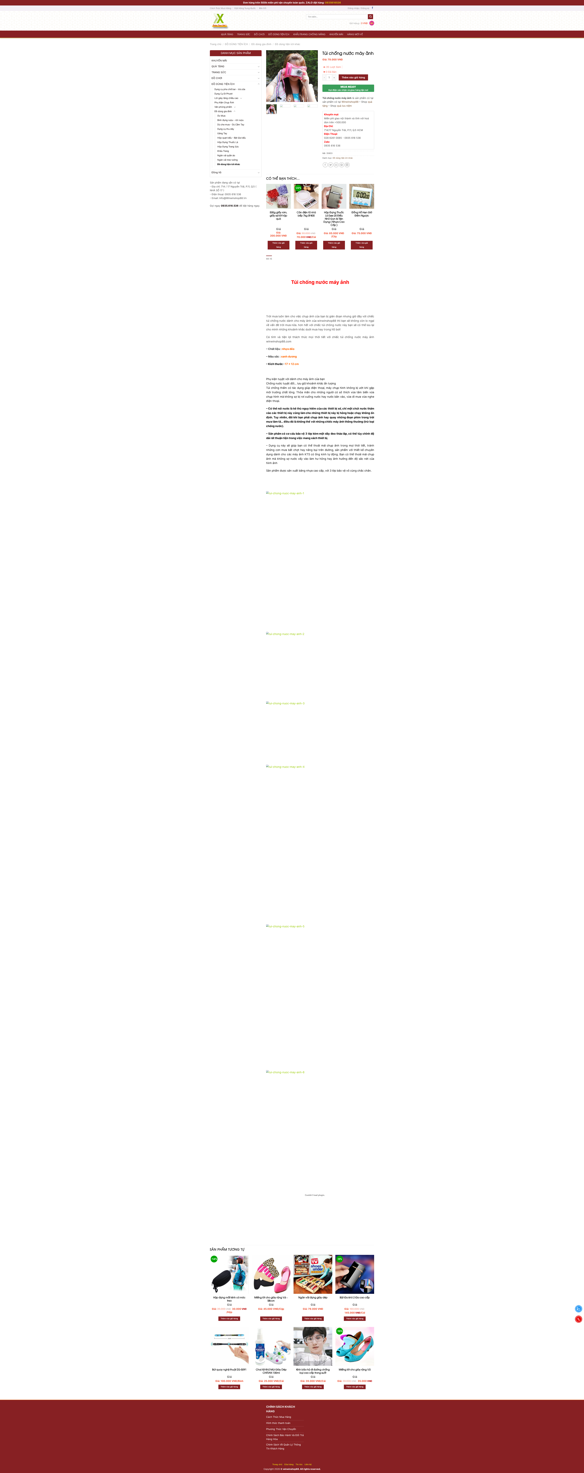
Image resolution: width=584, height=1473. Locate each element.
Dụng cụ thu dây (225, 129)
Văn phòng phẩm (223, 107)
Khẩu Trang (223, 151)
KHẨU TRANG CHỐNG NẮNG (309, 34)
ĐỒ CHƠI (259, 34)
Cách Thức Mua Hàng (220, 8)
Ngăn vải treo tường (227, 160)
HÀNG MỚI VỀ (355, 34)
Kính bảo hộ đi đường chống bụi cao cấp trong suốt (313, 1271)
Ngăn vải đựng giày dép (312, 1197)
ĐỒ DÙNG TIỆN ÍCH (278, 34)
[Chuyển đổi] (258, 66)
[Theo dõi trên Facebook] (372, 8)
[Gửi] (370, 16)
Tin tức (299, 1364)
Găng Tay (222, 133)
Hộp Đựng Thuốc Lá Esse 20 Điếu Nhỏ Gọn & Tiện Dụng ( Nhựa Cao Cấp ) (333, 217)
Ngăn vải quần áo (226, 155)
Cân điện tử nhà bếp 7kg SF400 (306, 213)
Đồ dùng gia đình (261, 44)
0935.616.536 (229, 205)
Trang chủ (215, 44)
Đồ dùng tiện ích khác (287, 44)
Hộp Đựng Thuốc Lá (227, 142)
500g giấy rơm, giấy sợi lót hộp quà (278, 214)
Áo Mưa (221, 115)
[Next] (313, 76)
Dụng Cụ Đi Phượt (223, 93)
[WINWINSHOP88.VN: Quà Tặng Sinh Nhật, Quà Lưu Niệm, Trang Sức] (226, 21)
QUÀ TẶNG (227, 34)
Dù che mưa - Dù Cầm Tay (230, 124)
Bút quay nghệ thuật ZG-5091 (229, 1269)
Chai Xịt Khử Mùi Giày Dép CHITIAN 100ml (271, 1271)
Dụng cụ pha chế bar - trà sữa (229, 89)
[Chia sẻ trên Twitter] (330, 163)
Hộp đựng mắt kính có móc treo (229, 1199)
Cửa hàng (289, 1364)
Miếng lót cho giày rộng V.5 (355, 1269)
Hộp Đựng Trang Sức (228, 146)
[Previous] (271, 76)
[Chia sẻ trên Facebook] (325, 163)
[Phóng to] (270, 98)
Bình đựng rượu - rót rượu (230, 120)
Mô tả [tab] (269, 257)
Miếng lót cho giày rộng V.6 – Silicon (271, 1199)
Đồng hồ (216, 172)
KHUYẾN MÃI (336, 34)
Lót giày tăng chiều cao (226, 98)
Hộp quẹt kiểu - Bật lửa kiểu (231, 137)
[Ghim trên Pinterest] (341, 163)
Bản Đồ (262, 8)
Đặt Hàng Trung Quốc (245, 8)
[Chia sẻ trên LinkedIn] (347, 163)
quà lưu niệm (344, 104)
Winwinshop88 (350, 100)
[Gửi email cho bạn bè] (336, 163)
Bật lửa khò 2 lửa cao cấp (355, 1197)
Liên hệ (308, 1364)
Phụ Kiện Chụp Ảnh (224, 102)
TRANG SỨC (243, 34)
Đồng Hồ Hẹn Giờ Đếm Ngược (362, 213)
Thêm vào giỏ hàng (353, 76)
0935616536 (333, 2)
